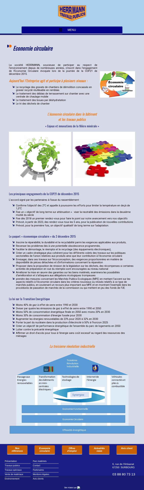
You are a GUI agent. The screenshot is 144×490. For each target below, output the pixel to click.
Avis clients (38, 479)
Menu (72, 29)
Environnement (12, 479)
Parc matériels (40, 461)
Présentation (11, 461)
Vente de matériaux (14, 474)
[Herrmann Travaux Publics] (72, 13)
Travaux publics (12, 465)
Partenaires (38, 470)
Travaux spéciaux (13, 470)
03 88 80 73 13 (123, 474)
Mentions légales (41, 474)
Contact (36, 465)
